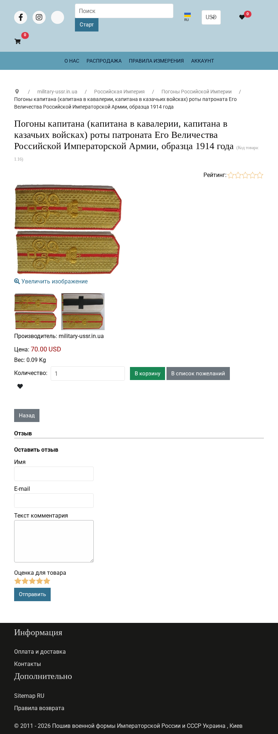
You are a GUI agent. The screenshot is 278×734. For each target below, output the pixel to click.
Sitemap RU (29, 695)
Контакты (27, 664)
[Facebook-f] (20, 17)
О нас (71, 61)
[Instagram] (39, 17)
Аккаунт (202, 61)
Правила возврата (39, 708)
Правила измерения (156, 61)
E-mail (22, 488)
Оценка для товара (40, 572)
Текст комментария (41, 515)
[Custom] (57, 17)
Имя (20, 462)
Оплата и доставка (40, 651)
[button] (14, 41)
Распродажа (104, 61)
